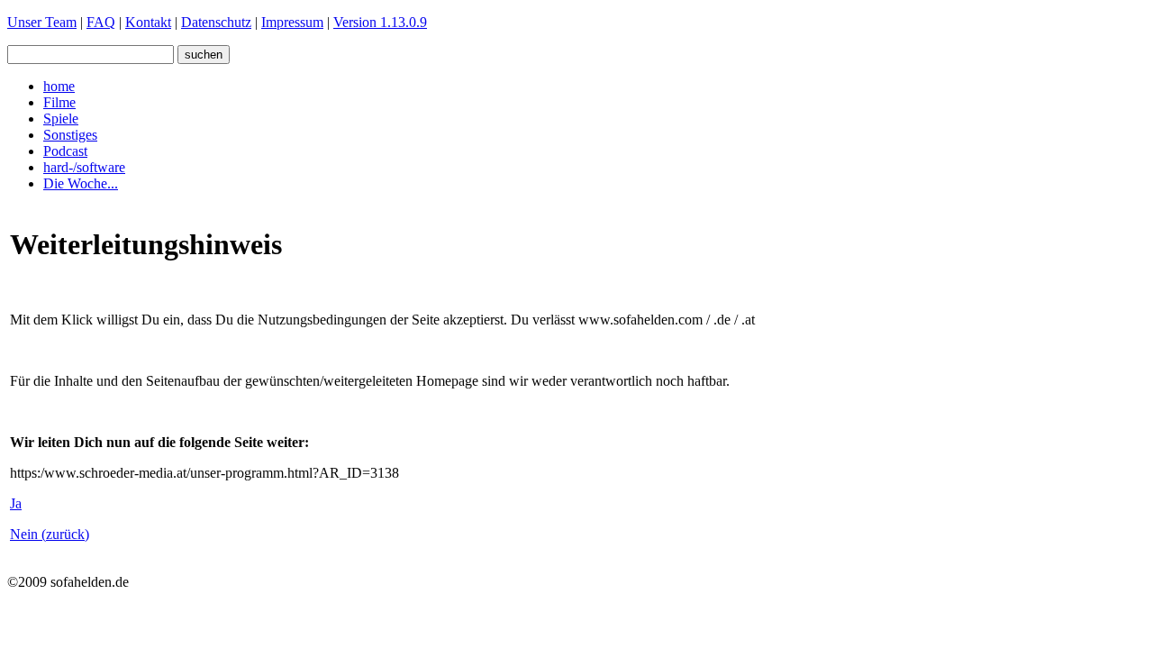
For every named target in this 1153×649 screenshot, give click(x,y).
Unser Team (42, 22)
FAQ (100, 22)
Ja (16, 503)
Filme (59, 102)
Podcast (65, 151)
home (59, 86)
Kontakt (148, 22)
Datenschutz (216, 22)
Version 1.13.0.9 (380, 22)
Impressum (292, 22)
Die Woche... (80, 183)
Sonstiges (70, 134)
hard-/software (84, 167)
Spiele (60, 118)
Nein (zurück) (49, 534)
